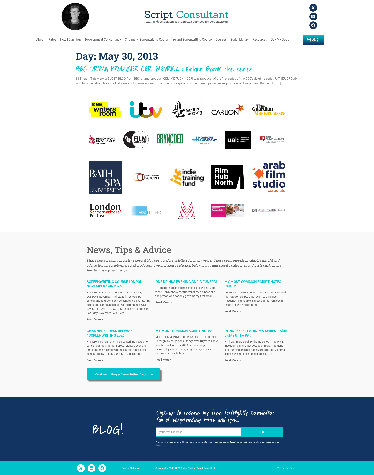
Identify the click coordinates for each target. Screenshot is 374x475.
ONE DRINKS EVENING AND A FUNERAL (186, 282)
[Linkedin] (313, 16)
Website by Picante (287, 468)
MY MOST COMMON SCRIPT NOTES (183, 331)
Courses (221, 39)
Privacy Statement (131, 468)
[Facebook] (313, 25)
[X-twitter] (313, 8)
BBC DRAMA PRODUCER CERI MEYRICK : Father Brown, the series (164, 69)
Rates (52, 39)
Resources (260, 39)
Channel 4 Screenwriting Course (146, 39)
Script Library (239, 39)
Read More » (95, 319)
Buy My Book (280, 39)
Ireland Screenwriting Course (192, 39)
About (40, 39)
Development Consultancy (103, 39)
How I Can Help (70, 39)
